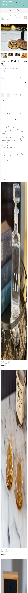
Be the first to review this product (10, 68)
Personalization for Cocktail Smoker (10, 86)
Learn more (19, 5)
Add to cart (16, 94)
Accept (19, 2)
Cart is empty (21, 10)
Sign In (11, 10)
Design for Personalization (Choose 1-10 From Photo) (13, 78)
